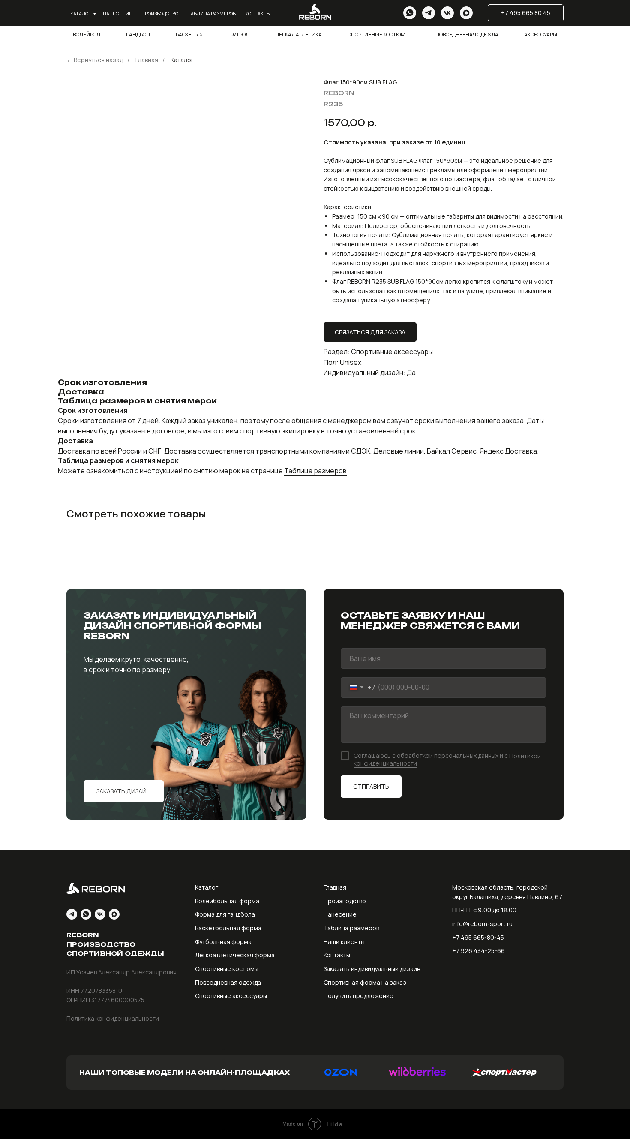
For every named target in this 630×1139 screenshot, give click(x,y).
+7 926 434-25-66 (478, 951)
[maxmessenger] (466, 12)
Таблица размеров (212, 13)
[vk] (447, 12)
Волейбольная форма (227, 901)
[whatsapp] (409, 12)
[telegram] (428, 12)
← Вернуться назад (94, 60)
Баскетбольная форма (228, 928)
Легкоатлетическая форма (235, 955)
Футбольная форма (223, 942)
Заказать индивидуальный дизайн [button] (372, 969)
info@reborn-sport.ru (482, 924)
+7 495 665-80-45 (478, 937)
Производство (159, 13)
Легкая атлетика (298, 34)
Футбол (240, 34)
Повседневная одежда (466, 34)
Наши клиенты (344, 942)
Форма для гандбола (225, 914)
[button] (124, 791)
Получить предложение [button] (358, 996)
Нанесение (117, 13)
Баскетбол (190, 34)
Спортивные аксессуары (231, 996)
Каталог (80, 13)
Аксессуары (540, 34)
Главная (146, 60)
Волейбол (86, 34)
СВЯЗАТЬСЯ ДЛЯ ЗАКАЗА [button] (370, 332)
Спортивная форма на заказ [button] (365, 982)
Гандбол (138, 34)
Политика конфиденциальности (112, 1018)
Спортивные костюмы (379, 34)
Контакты (257, 13)
